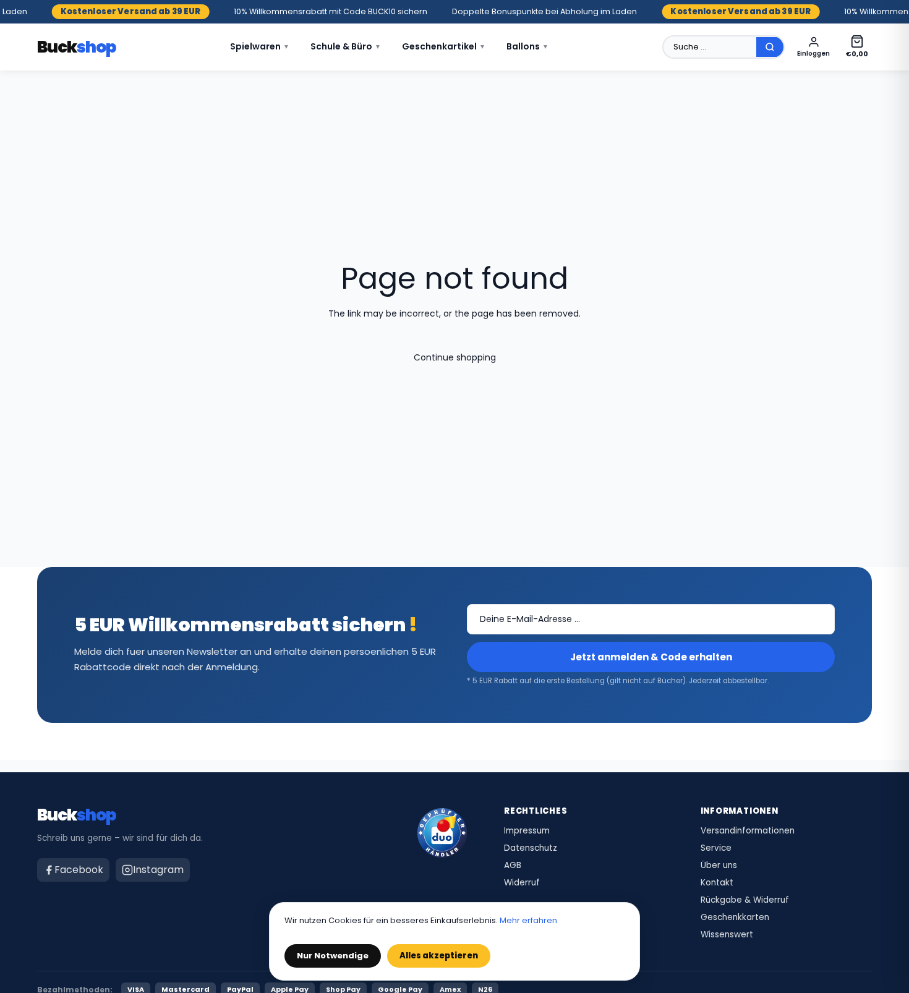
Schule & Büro (345, 46)
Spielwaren (259, 46)
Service (716, 848)
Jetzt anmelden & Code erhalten (651, 656)
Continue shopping (455, 357)
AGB (512, 865)
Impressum (527, 831)
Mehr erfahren (528, 920)
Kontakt (717, 883)
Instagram (158, 870)
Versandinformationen (748, 831)
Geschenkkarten (735, 917)
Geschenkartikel (443, 46)
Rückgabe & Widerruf (745, 900)
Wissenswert (727, 934)
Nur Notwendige (333, 955)
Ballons (527, 46)
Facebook (78, 870)
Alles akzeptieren (438, 955)
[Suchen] (769, 47)
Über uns (719, 865)
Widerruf (522, 883)
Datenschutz (530, 848)
